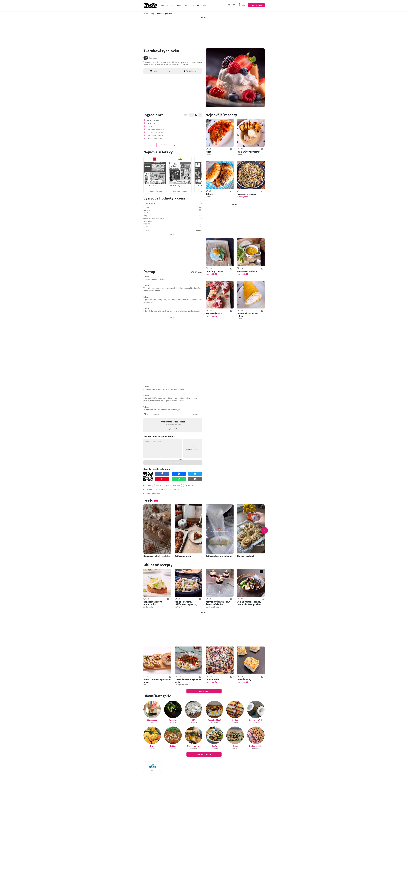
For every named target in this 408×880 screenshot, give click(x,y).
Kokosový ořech (255, 720)
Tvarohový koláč (152, 493)
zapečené (149, 489)
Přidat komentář (173, 462)
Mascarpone (152, 720)
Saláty (214, 746)
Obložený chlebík (214, 271)
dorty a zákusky (173, 485)
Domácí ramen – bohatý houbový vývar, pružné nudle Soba (249, 603)
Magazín (195, 5)
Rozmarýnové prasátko (249, 151)
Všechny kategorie (204, 754)
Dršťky (173, 746)
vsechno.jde (241, 197)
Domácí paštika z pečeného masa (157, 680)
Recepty (180, 5)
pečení (188, 485)
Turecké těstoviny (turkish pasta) (188, 680)
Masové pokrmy (193, 746)
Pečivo (235, 720)
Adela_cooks (148, 607)
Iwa (144, 685)
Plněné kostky (244, 679)
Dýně (152, 746)
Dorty (152, 14)
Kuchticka (153, 58)
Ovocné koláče (176, 489)
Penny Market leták (151, 186)
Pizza (208, 151)
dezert (148, 485)
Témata (172, 5)
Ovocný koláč (212, 679)
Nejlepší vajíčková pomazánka (152, 603)
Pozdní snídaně (214, 720)
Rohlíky (209, 194)
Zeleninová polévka (247, 271)
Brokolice (173, 720)
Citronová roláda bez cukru (247, 314)
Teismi (208, 154)
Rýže (194, 720)
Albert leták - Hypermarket (178, 186)
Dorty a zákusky (255, 746)
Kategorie (164, 5)
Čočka (235, 746)
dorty (158, 485)
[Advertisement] (204, 31)
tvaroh (162, 489)
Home (145, 14)
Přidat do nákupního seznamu (174, 145)
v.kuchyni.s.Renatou (213, 607)
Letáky (187, 5)
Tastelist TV (205, 5)
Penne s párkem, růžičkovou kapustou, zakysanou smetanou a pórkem (186, 603)
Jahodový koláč (214, 313)
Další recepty (204, 691)
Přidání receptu (256, 5)
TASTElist (178, 607)
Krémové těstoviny (246, 194)
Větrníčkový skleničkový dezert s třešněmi (218, 603)
